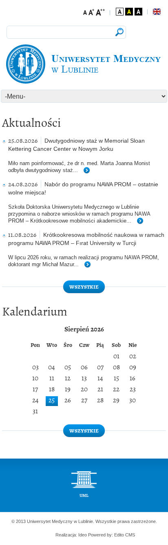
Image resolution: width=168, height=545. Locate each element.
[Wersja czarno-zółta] (129, 11)
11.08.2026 (22, 234)
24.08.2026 (23, 184)
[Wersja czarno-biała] (138, 11)
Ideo (83, 534)
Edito (119, 534)
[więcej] (90, 170)
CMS (130, 534)
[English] (156, 12)
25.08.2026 (23, 140)
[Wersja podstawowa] (120, 11)
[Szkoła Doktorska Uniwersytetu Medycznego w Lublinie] (83, 64)
